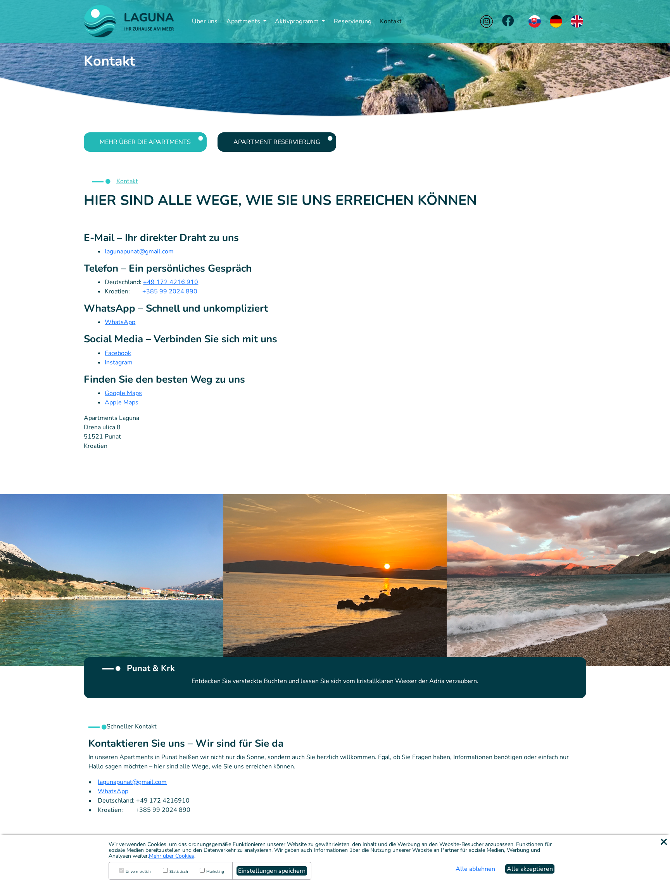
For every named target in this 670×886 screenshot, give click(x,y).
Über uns (205, 21)
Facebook (118, 353)
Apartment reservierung (276, 142)
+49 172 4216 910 (170, 282)
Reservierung (352, 21)
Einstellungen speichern (272, 871)
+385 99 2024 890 (169, 291)
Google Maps (123, 393)
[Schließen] (664, 842)
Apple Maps (121, 402)
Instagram (119, 362)
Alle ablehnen (475, 869)
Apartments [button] (244, 21)
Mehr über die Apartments (145, 142)
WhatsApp (120, 322)
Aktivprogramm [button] (297, 21)
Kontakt (391, 21)
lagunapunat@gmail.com (139, 251)
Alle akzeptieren (530, 869)
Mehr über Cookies (171, 856)
